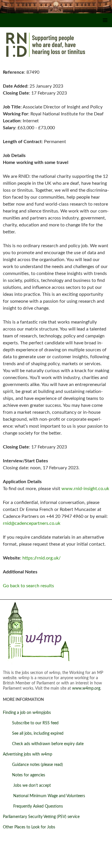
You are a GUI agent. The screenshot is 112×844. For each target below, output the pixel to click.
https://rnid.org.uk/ (41, 558)
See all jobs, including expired (33, 734)
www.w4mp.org (86, 688)
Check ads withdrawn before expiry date (43, 744)
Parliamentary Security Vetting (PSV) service (41, 817)
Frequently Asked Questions (33, 806)
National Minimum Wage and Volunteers (44, 796)
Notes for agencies (24, 775)
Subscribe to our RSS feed (31, 723)
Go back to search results (28, 585)
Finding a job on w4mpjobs (27, 713)
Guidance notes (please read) (33, 765)
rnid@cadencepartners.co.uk (31, 523)
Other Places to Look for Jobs (29, 827)
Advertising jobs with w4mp (27, 754)
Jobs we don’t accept (27, 786)
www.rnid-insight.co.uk (85, 488)
